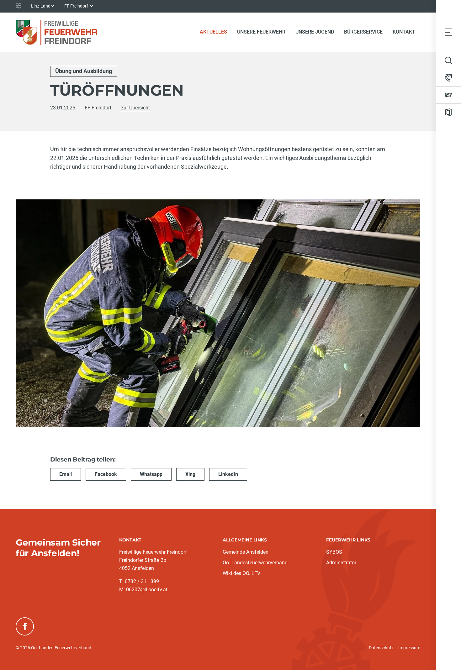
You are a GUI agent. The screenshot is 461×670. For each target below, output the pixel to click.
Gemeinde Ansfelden (245, 552)
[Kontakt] (448, 77)
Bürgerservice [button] (363, 32)
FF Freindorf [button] (76, 5)
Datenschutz (381, 647)
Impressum (409, 647)
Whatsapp (151, 474)
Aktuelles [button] (213, 32)
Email (65, 474)
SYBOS (334, 552)
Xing (190, 474)
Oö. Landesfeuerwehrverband (255, 563)
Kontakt (404, 32)
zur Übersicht (135, 108)
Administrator (341, 563)
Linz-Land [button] (40, 5)
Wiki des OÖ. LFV (241, 573)
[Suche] (448, 60)
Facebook (106, 474)
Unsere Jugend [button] (314, 32)
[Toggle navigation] (448, 32)
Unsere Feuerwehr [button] (261, 32)
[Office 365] (448, 112)
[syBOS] (448, 95)
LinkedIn (228, 474)
